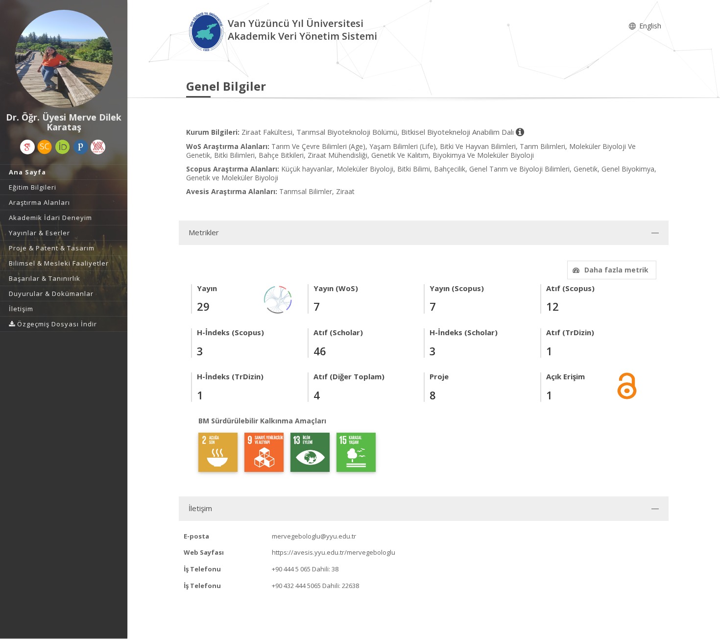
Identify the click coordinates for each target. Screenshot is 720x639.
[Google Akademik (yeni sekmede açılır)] (27, 147)
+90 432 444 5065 (296, 585)
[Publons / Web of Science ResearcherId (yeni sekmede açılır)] (80, 147)
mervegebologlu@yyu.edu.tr (314, 536)
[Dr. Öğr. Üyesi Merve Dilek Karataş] (63, 59)
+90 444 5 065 (291, 569)
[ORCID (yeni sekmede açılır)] (62, 147)
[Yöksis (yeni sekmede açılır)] (98, 147)
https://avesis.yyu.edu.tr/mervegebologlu (333, 552)
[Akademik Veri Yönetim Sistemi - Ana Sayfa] (207, 31)
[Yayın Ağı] (278, 298)
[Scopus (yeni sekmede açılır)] (44, 147)
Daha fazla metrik (616, 269)
